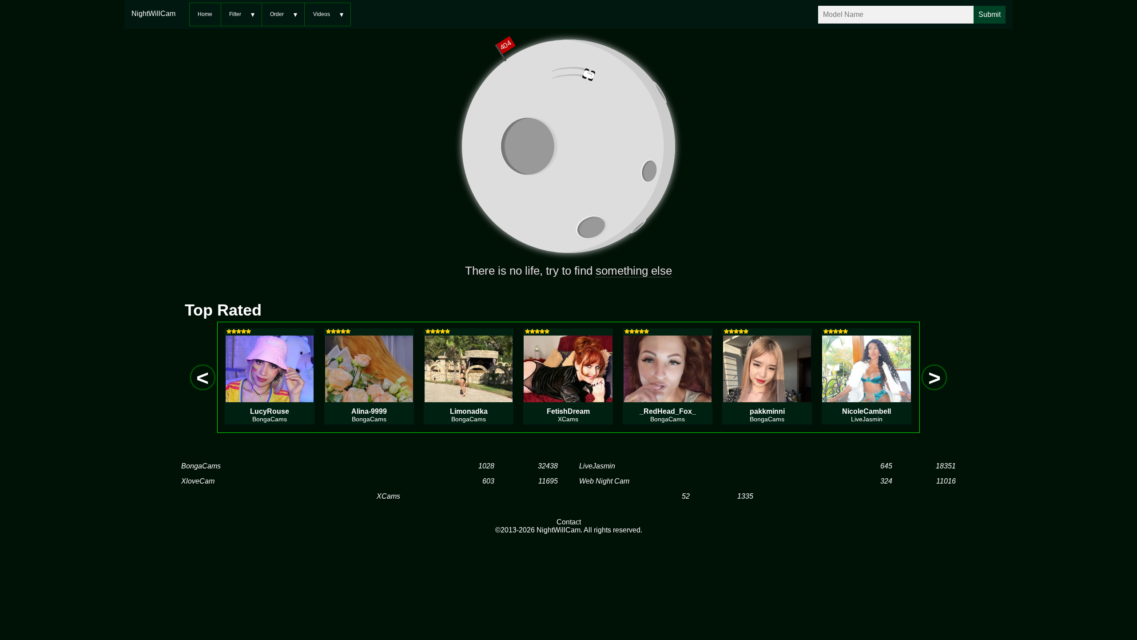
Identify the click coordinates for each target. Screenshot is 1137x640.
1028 (486, 466)
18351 (946, 466)
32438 (548, 466)
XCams (388, 496)
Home (205, 14)
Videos (321, 14)
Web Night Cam (604, 481)
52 (686, 496)
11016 (946, 481)
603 (488, 481)
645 (886, 466)
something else (634, 270)
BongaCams (201, 466)
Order (277, 14)
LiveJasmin (597, 466)
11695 (548, 481)
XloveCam (198, 481)
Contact (569, 522)
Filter (235, 14)
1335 (745, 496)
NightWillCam (153, 13)
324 (886, 481)
